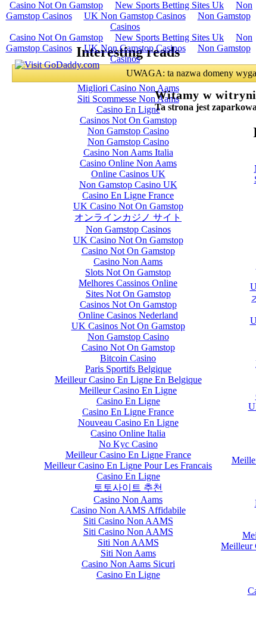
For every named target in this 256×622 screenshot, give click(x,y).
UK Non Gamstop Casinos (135, 16)
